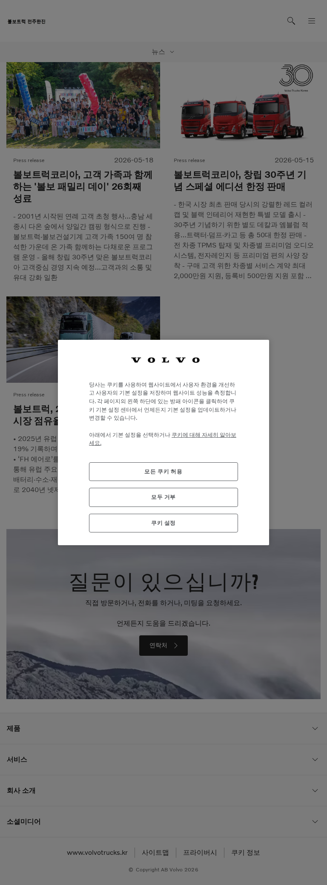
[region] (163, 442)
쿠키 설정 (163, 523)
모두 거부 (163, 497)
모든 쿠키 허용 (163, 471)
